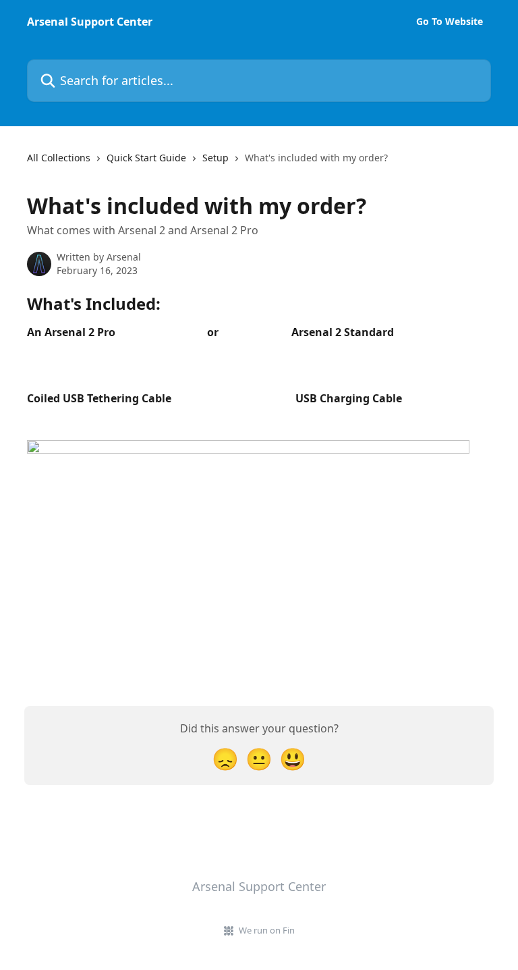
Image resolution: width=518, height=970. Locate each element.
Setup (215, 157)
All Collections (58, 157)
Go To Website (449, 21)
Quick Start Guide (146, 157)
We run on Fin (267, 930)
